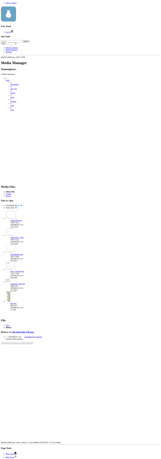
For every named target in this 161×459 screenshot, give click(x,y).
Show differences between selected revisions (17, 343)
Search (26, 41)
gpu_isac (13, 89)
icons (12, 97)
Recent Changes (12, 48)
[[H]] (8, 20)
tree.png (13, 303)
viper (12, 106)
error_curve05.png (17, 271)
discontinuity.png (16, 254)
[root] (8, 80)
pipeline (13, 101)
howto (12, 93)
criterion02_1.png (17, 237)
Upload (8, 194)
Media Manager (11, 50)
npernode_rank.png (17, 284)
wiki (12, 110)
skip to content (11, 3)
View (8, 325)
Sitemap (9, 52)
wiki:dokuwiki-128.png (22, 332)
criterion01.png (16, 220)
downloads (14, 84)
